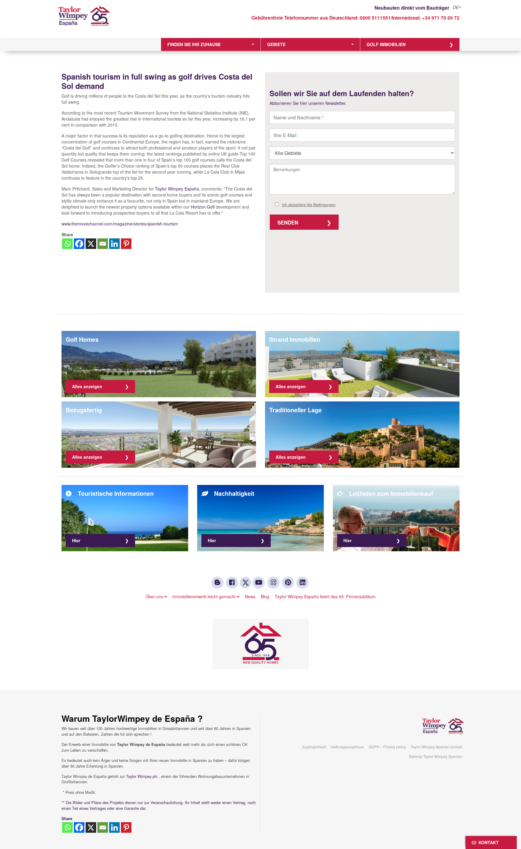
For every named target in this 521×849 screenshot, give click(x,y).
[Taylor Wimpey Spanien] (107, 20)
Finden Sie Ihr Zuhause (194, 44)
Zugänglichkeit (314, 746)
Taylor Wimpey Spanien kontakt (436, 746)
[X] (91, 243)
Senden (287, 222)
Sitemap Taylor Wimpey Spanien (435, 756)
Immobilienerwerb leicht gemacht (204, 596)
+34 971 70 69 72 (440, 17)
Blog (265, 596)
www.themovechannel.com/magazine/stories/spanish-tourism (120, 224)
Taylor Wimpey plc (141, 776)
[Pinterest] (126, 243)
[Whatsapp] (67, 243)
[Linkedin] (114, 243)
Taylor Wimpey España (177, 189)
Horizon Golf (203, 207)
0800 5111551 (375, 17)
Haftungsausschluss (347, 746)
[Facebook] (79, 243)
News (250, 596)
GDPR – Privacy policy (387, 746)
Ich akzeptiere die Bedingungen (309, 204)
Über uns (155, 596)
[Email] (102, 243)
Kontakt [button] (487, 842)
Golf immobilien (386, 44)
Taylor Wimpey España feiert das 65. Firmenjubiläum (325, 596)
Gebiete (276, 44)
